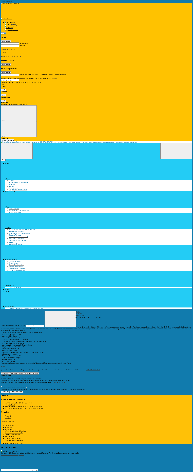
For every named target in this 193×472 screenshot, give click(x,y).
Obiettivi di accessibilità (12, 435)
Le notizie (79, 315)
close (3, 160)
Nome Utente (24, 43)
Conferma (11, 140)
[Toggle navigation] (17, 151)
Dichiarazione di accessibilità (14, 433)
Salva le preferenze (16, 391)
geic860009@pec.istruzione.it (26, 408)
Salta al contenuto (6, 2)
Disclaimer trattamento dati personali (12, 455)
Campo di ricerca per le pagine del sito (13, 326)
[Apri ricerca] (176, 151)
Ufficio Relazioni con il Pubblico (15, 431)
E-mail (22, 74)
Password (23, 45)
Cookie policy (9, 426)
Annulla (4, 140)
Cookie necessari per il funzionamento (13, 388)
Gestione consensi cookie (13, 438)
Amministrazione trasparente (14, 440)
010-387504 (11, 405)
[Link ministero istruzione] (10, 3)
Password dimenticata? (8, 49)
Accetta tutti (31, 373)
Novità (78, 313)
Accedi (4, 33)
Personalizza (5, 373)
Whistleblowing (10, 436)
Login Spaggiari (52, 78)
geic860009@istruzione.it (25, 406)
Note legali (8, 427)
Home (78, 312)
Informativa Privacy (11, 429)
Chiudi (3, 89)
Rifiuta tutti (17, 373)
